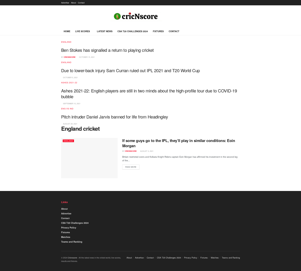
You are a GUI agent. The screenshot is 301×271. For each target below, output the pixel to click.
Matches (65, 237)
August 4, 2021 (146, 151)
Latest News (104, 31)
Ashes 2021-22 (69, 82)
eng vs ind (67, 108)
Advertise (65, 2)
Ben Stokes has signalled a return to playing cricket (107, 50)
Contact (81, 2)
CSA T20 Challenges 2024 (132, 31)
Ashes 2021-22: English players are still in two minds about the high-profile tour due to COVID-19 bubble (149, 93)
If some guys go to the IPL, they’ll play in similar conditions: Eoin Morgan (178, 143)
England (66, 41)
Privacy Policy (68, 227)
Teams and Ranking (71, 241)
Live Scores (82, 31)
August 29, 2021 (70, 123)
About (73, 2)
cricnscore (69, 57)
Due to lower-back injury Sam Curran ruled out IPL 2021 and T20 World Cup (130, 70)
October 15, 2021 (87, 57)
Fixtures (158, 31)
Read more (130, 167)
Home (67, 31)
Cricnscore (72, 257)
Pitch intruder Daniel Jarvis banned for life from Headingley (114, 117)
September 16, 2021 (71, 103)
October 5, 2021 (70, 77)
